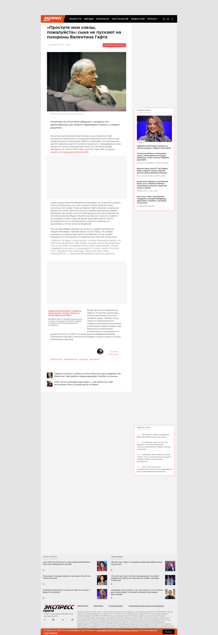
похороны (83, 359)
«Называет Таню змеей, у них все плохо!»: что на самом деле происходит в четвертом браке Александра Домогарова (137, 592)
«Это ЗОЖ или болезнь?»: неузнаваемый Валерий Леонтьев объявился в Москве (66, 563)
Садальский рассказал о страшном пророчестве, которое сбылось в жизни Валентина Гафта (64, 313)
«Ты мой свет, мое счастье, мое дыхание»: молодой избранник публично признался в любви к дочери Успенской (135, 578)
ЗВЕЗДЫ (89, 19)
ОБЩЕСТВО (138, 19)
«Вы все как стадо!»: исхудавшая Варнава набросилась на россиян (136, 563)
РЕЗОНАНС (102, 19)
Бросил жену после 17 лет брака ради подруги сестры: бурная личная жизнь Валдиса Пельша (152, 170)
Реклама (98, 606)
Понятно (168, 632)
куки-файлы (115, 606)
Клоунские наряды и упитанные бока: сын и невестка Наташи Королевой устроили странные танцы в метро (152, 184)
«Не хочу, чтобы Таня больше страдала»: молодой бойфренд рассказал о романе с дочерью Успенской (151, 200)
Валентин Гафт (56, 359)
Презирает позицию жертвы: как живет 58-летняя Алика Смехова (66, 577)
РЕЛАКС (152, 19)
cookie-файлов (50, 633)
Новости (75, 19)
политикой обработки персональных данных (117, 630)
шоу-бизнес (94, 359)
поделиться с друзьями (114, 45)
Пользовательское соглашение (146, 606)
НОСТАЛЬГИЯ (120, 19)
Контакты (82, 606)
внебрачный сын (71, 359)
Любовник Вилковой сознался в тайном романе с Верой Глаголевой (154, 147)
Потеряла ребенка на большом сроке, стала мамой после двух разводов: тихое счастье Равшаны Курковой (153, 156)
